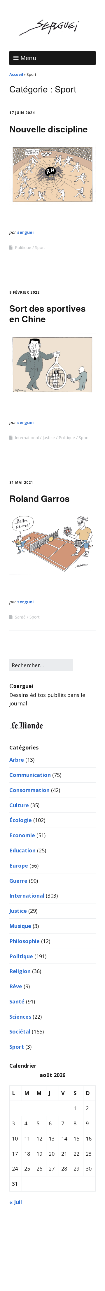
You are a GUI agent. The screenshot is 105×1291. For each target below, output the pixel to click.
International (27, 437)
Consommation (29, 789)
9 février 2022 (24, 292)
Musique (20, 925)
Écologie (20, 820)
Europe (18, 865)
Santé (20, 617)
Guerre (18, 880)
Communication (30, 774)
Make (34, 1254)
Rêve (15, 986)
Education (22, 850)
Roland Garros (39, 498)
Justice (49, 437)
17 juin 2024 (22, 112)
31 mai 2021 (21, 482)
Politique (23, 247)
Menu (28, 58)
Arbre (16, 759)
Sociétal (19, 1031)
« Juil (15, 1202)
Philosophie (24, 941)
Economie (22, 835)
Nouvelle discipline (48, 128)
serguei (25, 232)
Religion (20, 971)
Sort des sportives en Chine (47, 313)
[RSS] (52, 1273)
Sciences (20, 1016)
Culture (19, 805)
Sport (40, 247)
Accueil (16, 74)
